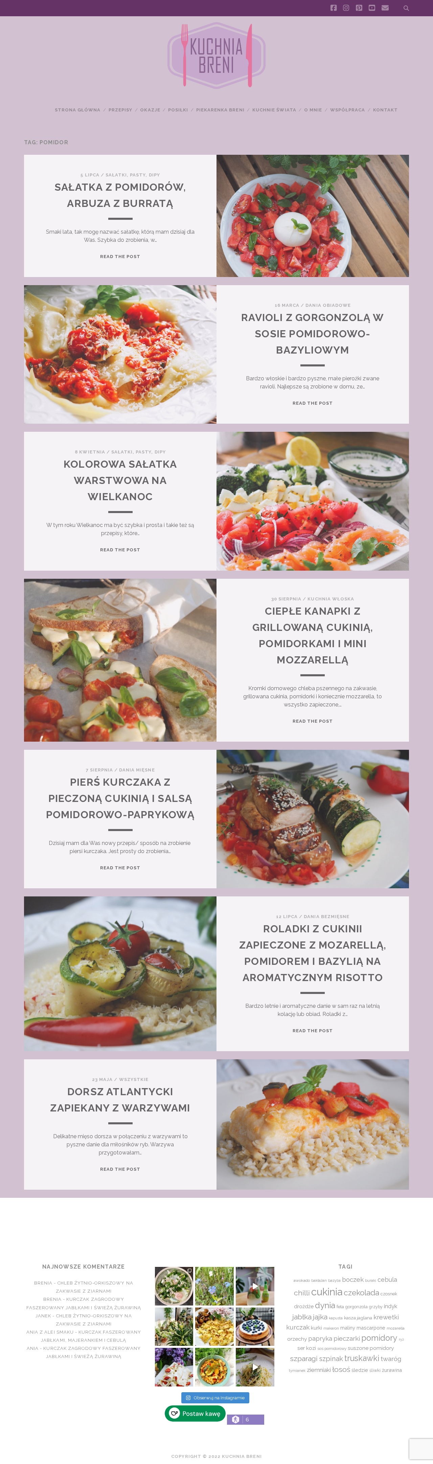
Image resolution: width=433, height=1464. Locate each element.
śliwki (375, 1370)
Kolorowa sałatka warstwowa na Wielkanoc (120, 480)
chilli (302, 1293)
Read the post (120, 256)
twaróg (391, 1358)
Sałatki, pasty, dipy (133, 174)
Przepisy (120, 109)
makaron (331, 1328)
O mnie (313, 109)
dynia (325, 1305)
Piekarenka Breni (220, 109)
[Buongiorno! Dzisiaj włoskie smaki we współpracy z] (255, 1367)
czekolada (361, 1292)
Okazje (150, 109)
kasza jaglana (358, 1317)
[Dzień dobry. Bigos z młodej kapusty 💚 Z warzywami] (214, 1367)
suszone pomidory (371, 1348)
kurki (316, 1328)
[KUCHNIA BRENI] (216, 88)
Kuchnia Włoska (330, 598)
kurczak (298, 1327)
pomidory (379, 1338)
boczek (353, 1279)
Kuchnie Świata (274, 109)
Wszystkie (134, 1079)
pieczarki (347, 1338)
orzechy (297, 1339)
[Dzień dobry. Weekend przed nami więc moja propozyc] (255, 1327)
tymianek (297, 1370)
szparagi (304, 1358)
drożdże (304, 1306)
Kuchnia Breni (216, 1222)
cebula (387, 1279)
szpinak (331, 1359)
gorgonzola (356, 1306)
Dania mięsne (137, 769)
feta (340, 1306)
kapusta (336, 1318)
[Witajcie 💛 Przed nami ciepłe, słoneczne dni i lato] (255, 1286)
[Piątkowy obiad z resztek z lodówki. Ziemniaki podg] (214, 1327)
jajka (320, 1317)
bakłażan (319, 1280)
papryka (320, 1338)
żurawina (392, 1370)
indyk (390, 1306)
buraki (370, 1280)
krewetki (386, 1317)
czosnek (389, 1293)
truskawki (361, 1358)
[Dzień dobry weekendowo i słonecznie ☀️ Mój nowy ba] (174, 1327)
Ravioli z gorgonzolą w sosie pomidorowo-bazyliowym (312, 334)
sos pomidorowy (331, 1348)
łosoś (341, 1369)
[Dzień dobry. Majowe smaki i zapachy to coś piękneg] (174, 1367)
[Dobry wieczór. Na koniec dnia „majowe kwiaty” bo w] (214, 1286)
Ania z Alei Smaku (50, 1332)
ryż (401, 1339)
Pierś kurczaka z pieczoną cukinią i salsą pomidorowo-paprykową (120, 798)
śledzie (359, 1370)
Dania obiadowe (328, 305)
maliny (347, 1328)
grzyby (376, 1306)
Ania (33, 1348)
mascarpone (371, 1328)
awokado (302, 1280)
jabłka (302, 1317)
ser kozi (306, 1348)
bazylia (334, 1280)
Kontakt (385, 109)
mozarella (396, 1328)
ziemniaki (319, 1369)
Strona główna (78, 109)
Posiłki (178, 109)
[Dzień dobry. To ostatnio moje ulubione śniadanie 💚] (174, 1286)
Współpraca (347, 109)
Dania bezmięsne (326, 916)
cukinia (326, 1292)
